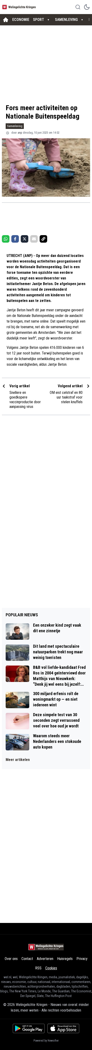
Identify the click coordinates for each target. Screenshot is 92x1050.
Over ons (11, 958)
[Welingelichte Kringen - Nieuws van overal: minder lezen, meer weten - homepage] (19, 6)
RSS (38, 968)
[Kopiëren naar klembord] (43, 239)
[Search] (78, 7)
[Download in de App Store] (63, 1028)
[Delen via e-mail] (34, 239)
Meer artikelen (18, 759)
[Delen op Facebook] (15, 239)
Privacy (82, 958)
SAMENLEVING (66, 19)
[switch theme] (87, 7)
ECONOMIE (20, 19)
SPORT (38, 19)
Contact (27, 958)
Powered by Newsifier (46, 1040)
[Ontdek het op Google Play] (29, 1028)
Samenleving (14, 126)
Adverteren (45, 958)
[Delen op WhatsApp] (5, 239)
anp (20, 132)
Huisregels (65, 958)
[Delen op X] (24, 239)
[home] (5, 20)
